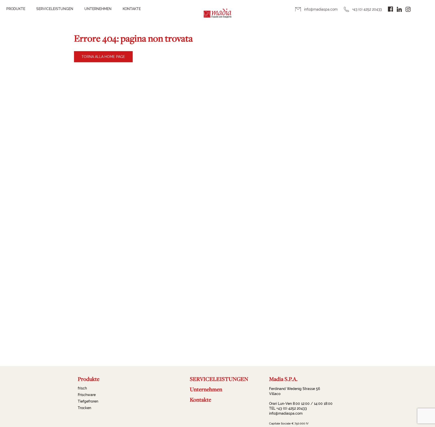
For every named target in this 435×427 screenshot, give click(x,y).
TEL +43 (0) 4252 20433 (288, 408)
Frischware (87, 395)
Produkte (15, 9)
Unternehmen (98, 9)
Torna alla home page (103, 57)
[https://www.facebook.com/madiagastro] (390, 9)
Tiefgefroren (88, 401)
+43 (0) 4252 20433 (367, 9)
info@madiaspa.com (321, 9)
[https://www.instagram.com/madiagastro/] (408, 9)
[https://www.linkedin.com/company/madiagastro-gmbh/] (399, 9)
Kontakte (132, 9)
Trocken (84, 408)
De (419, 9)
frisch (82, 388)
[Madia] (217, 16)
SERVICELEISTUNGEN (54, 9)
